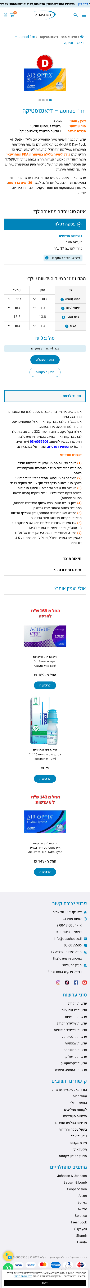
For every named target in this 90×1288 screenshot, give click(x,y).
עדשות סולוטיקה (75, 1050)
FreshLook (79, 1222)
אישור (45, 1283)
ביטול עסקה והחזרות (73, 1129)
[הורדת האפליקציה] (8, 1256)
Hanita (82, 1242)
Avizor (82, 1209)
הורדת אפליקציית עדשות (69, 1089)
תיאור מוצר (72, 558)
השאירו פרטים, (58, 446)
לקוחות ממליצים (75, 1109)
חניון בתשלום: (65, 968)
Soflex (82, 1202)
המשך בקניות (45, 372)
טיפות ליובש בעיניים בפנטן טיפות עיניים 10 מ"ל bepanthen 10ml (45, 754)
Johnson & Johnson (72, 1175)
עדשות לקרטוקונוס (73, 1063)
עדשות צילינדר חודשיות (70, 1030)
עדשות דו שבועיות (74, 1010)
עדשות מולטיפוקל (74, 1036)
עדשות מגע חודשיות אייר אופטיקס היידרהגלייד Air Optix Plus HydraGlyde (45, 847)
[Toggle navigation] (85, 16)
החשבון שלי (78, 1102)
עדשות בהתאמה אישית (71, 1069)
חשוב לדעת (72, 396)
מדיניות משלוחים (75, 1116)
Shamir (81, 1235)
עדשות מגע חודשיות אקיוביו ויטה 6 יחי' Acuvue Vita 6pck (45, 661)
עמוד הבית (80, 1096)
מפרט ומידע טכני (67, 570)
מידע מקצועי (78, 1142)
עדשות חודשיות (76, 1016)
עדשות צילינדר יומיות (72, 1023)
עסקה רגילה (65, 224)
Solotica (81, 1215)
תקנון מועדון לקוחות (73, 1156)
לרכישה (45, 685)
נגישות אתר (79, 1136)
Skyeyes (80, 1229)
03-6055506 (39, 441)
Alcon (82, 1195)
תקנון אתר (80, 1149)
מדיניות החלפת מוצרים (71, 1122)
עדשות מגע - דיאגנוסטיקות (58, 37)
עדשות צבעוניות (76, 1043)
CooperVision (77, 1189)
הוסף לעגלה (45, 359)
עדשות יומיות (77, 1003)
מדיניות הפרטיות (23, 1276)
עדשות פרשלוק (76, 1056)
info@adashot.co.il (68, 938)
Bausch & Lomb (75, 1182)
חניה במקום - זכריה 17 (66, 955)
